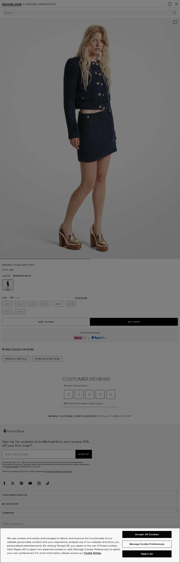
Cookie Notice (92, 552)
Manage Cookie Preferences (147, 543)
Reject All (147, 553)
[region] (90, 545)
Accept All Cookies (147, 534)
